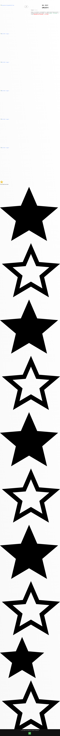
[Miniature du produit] (26, 7)
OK (29, 733)
